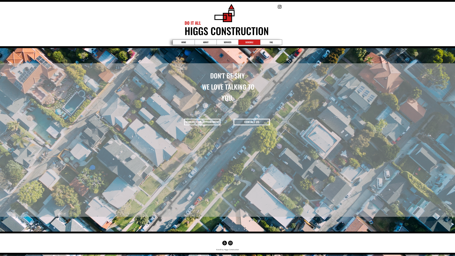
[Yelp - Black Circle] (224, 243)
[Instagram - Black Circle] (230, 243)
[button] (202, 122)
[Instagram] (279, 6)
